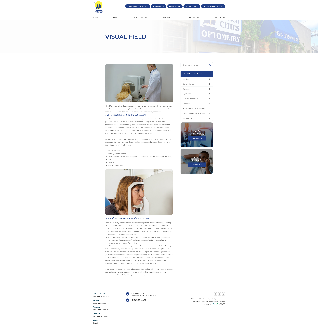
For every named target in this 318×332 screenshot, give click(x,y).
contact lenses (189, 84)
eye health (187, 94)
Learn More (196, 138)
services (186, 79)
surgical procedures (190, 99)
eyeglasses (187, 89)
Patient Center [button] (192, 17)
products (186, 104)
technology (187, 118)
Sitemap (222, 301)
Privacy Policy (213, 301)
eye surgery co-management (194, 108)
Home (95, 17)
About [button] (115, 17)
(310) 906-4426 (138, 300)
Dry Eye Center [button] (140, 17)
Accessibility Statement (200, 301)
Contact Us (220, 17)
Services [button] (166, 17)
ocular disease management (194, 113)
